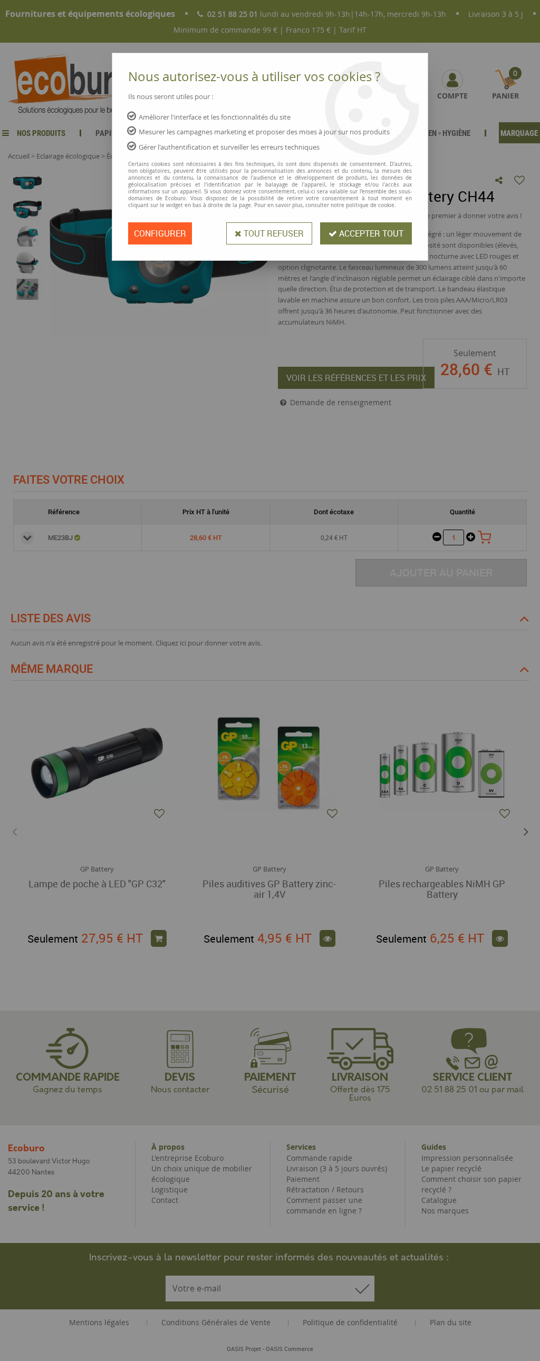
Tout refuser (273, 233)
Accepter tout (370, 233)
